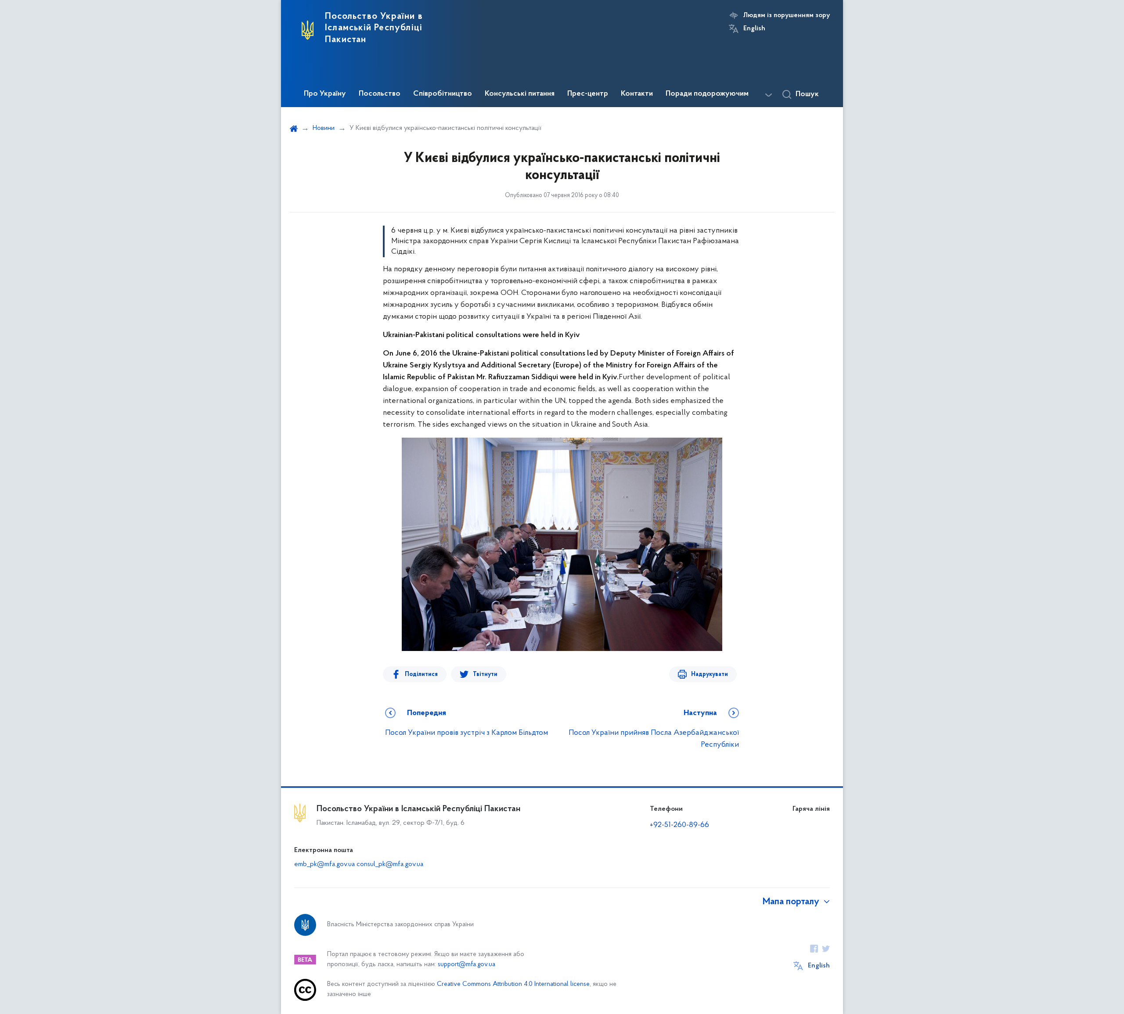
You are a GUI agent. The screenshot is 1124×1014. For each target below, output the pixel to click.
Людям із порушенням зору (786, 15)
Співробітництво (442, 94)
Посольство (379, 94)
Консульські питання (520, 94)
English (754, 28)
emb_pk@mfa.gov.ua (324, 864)
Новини (324, 128)
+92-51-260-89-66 (679, 825)
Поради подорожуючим (707, 94)
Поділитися (421, 674)
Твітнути (485, 674)
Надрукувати (709, 674)
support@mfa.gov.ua (466, 964)
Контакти (637, 94)
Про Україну (325, 94)
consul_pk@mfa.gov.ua (390, 864)
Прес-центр (587, 94)
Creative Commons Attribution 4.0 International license (513, 984)
